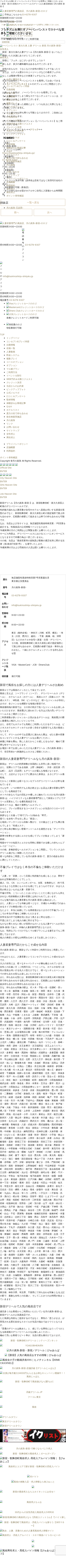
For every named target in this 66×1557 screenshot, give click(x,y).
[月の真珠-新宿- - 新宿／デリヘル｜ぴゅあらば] (33, 1350)
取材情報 (10, 399)
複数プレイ (11, 358)
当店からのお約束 (15, 386)
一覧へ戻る (33, 202)
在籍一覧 (10, 348)
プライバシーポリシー (17, 178)
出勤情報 (10, 89)
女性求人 (10, 434)
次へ (49, 212)
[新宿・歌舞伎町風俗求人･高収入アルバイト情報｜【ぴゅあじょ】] (33, 1460)
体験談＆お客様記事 (16, 403)
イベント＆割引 (13, 375)
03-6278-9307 (29, 14)
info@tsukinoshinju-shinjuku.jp (27, 605)
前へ (16, 212)
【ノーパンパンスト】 (17, 84)
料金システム (12, 355)
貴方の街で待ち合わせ (17, 158)
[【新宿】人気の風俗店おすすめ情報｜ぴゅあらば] (33, 1355)
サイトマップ (12, 430)
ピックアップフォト (16, 389)
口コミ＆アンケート (16, 141)
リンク (9, 423)
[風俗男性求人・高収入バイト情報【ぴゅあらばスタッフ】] (33, 1552)
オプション (11, 110)
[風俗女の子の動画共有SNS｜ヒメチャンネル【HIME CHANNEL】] (33, 1361)
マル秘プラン (12, 368)
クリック (34, 129)
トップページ (12, 338)
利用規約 (10, 185)
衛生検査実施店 (13, 416)
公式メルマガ (12, 392)
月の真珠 (10, 420)
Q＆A (9, 406)
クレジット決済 (13, 127)
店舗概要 (10, 447)
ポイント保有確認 (15, 195)
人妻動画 (10, 351)
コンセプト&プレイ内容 (17, 86)
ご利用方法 (11, 372)
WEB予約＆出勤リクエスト (19, 123)
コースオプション (15, 362)
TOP (2, 334)
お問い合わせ (12, 427)
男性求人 (10, 437)
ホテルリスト (12, 409)
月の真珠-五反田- (14, 207)
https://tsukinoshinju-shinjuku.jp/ (18, 153)
